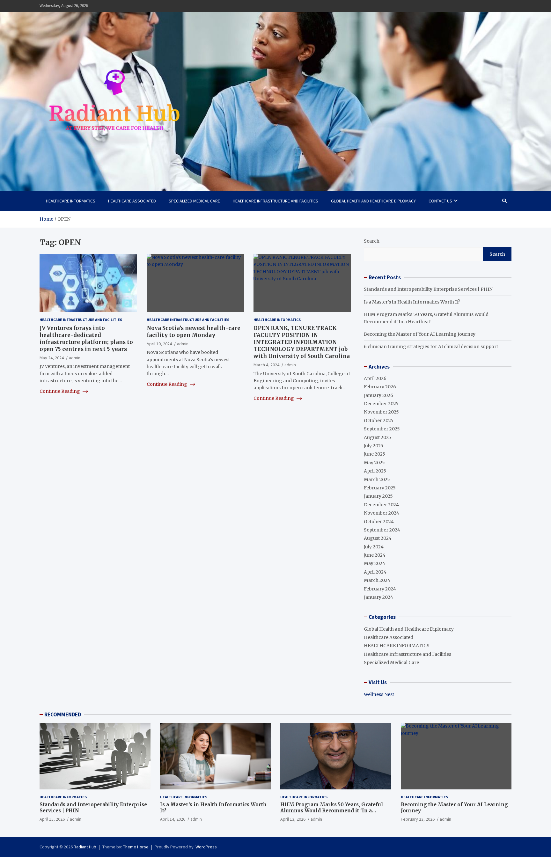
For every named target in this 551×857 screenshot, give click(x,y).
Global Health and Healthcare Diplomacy (373, 201)
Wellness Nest (379, 694)
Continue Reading (60, 391)
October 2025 (378, 420)
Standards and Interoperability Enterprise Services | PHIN (428, 289)
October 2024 (379, 521)
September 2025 (382, 429)
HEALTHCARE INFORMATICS (70, 201)
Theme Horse (136, 847)
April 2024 (375, 572)
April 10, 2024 (159, 343)
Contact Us (440, 201)
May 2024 (374, 563)
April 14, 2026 (172, 819)
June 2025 (374, 454)
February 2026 (380, 387)
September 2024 (382, 530)
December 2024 (381, 505)
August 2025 (377, 437)
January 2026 (378, 395)
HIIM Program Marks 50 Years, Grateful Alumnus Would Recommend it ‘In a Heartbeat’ (331, 811)
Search (371, 241)
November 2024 (381, 513)
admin (74, 358)
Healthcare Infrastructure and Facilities (275, 201)
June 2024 (375, 555)
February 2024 (380, 589)
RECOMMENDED (62, 714)
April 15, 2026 (52, 819)
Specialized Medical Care (194, 201)
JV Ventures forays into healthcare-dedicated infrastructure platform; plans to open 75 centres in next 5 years (86, 338)
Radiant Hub (85, 847)
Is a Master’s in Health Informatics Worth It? (412, 302)
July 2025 (373, 446)
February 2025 (380, 488)
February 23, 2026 (418, 819)
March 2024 (377, 580)
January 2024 (378, 597)
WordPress (206, 847)
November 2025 (381, 412)
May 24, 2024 (52, 358)
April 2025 (375, 471)
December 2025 (381, 404)
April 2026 (375, 378)
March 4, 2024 (266, 365)
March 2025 (377, 479)
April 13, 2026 (292, 819)
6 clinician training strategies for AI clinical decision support (431, 346)
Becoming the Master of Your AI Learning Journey (419, 334)
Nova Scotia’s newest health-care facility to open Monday (193, 331)
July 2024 (374, 547)
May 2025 (374, 462)
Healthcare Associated (132, 201)
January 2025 (378, 496)
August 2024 (378, 538)
